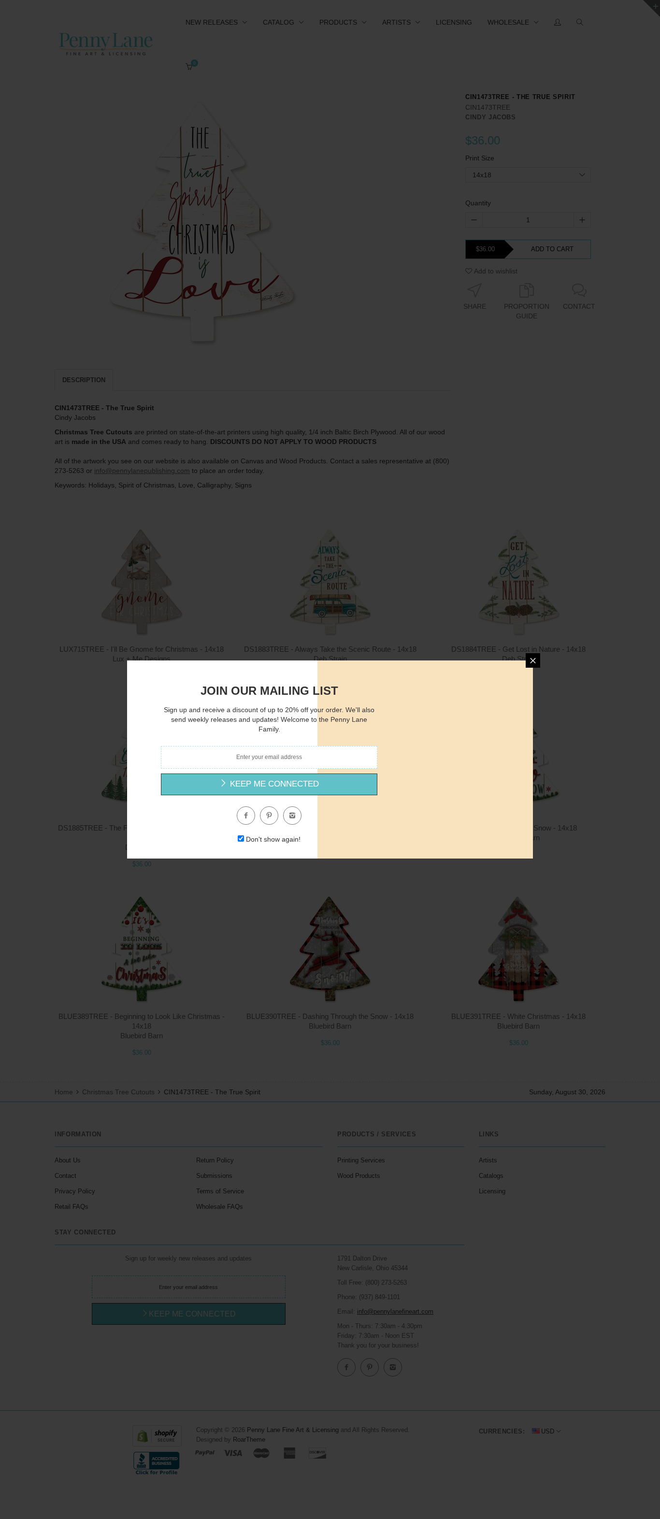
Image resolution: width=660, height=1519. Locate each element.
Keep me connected (273, 783)
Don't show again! (273, 839)
